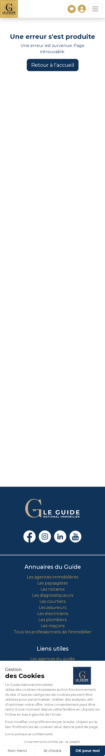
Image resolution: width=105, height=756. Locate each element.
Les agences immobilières (52, 577)
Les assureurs (52, 607)
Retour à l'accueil (52, 65)
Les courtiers (52, 601)
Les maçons (52, 625)
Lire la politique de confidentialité (29, 734)
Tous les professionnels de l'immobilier (52, 631)
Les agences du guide (52, 658)
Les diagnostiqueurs (52, 595)
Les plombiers (52, 619)
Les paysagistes (52, 583)
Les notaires (52, 589)
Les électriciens (52, 613)
